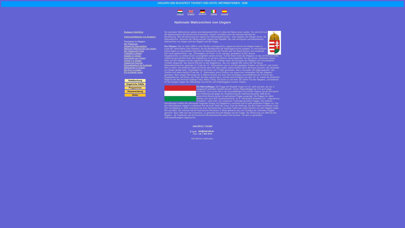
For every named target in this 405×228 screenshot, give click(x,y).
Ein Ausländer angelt (133, 72)
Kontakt (208, 126)
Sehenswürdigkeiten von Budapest (140, 37)
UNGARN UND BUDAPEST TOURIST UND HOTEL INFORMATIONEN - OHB (203, 3)
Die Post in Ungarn (132, 70)
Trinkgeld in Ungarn (133, 53)
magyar (180, 14)
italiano (214, 14)
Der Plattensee (131, 44)
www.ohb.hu (198, 126)
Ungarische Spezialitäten (135, 46)
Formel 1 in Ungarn (132, 60)
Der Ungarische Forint (134, 51)
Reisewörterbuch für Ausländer (138, 65)
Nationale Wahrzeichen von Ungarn (140, 49)
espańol (224, 14)
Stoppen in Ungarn (132, 56)
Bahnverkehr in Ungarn (134, 67)
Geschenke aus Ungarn (135, 58)
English (191, 14)
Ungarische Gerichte (133, 63)
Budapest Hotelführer (133, 32)
